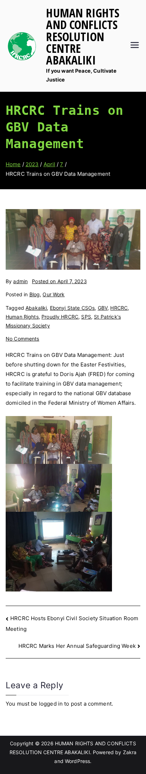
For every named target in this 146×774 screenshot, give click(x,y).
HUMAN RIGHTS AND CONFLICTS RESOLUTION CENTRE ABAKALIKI (82, 36)
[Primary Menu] (134, 45)
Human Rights (22, 317)
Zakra (130, 752)
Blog (34, 294)
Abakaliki (36, 308)
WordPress (77, 761)
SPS (86, 317)
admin (20, 281)
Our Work (53, 294)
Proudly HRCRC (59, 317)
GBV (102, 308)
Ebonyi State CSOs (72, 308)
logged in (51, 703)
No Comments (22, 339)
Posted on (59, 281)
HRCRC (119, 308)
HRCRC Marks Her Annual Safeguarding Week (77, 646)
